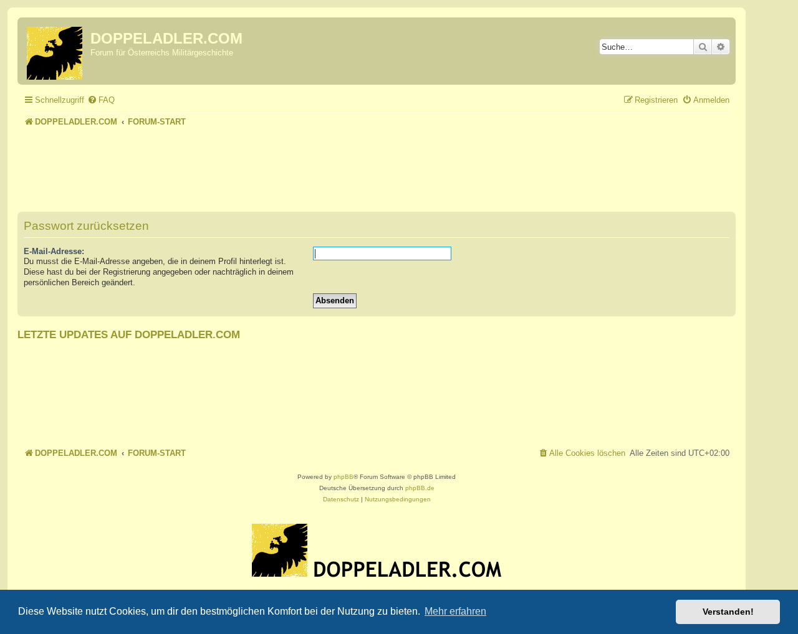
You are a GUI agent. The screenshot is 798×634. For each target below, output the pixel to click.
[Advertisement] (376, 164)
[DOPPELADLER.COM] (55, 51)
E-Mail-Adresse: (54, 251)
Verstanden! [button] (728, 612)
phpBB (343, 476)
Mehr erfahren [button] (455, 611)
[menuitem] (101, 100)
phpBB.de (420, 488)
